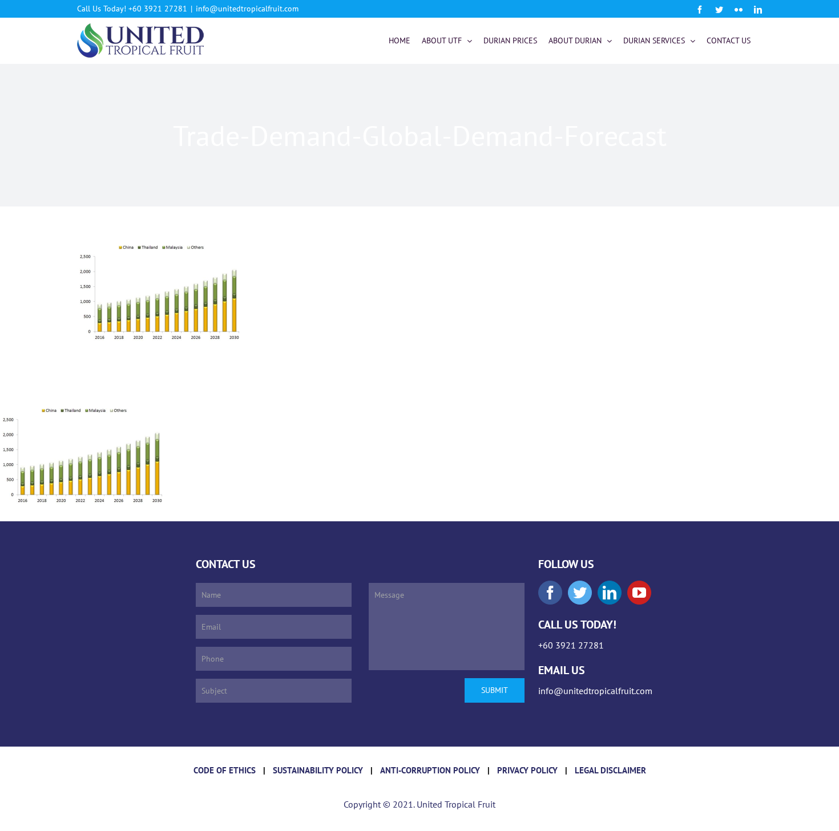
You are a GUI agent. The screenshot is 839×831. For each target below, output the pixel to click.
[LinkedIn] (610, 593)
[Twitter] (580, 593)
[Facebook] (550, 593)
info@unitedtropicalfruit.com (247, 8)
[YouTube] (639, 593)
